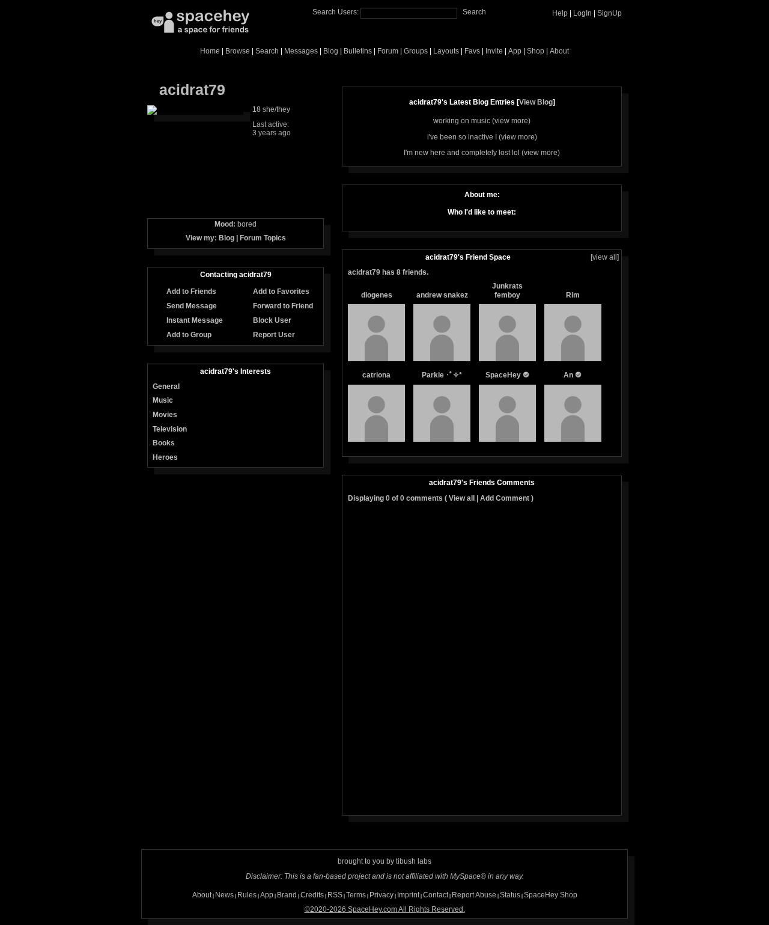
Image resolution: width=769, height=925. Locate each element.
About (559, 51)
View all (462, 498)
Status (510, 895)
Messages (301, 51)
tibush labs (413, 861)
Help (560, 13)
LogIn (582, 13)
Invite (494, 51)
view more (511, 121)
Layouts (446, 51)
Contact (435, 895)
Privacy (381, 895)
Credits (312, 895)
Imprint (408, 895)
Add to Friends (190, 291)
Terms (356, 895)
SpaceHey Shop (550, 895)
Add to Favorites (280, 291)
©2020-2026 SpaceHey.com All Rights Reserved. (385, 909)
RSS (334, 895)
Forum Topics (263, 238)
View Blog (536, 102)
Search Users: (335, 12)
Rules (247, 895)
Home (210, 51)
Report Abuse (474, 895)
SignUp (609, 13)
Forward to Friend (282, 306)
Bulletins (358, 51)
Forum (387, 51)
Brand (287, 895)
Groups (416, 51)
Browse (237, 51)
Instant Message (194, 320)
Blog (330, 51)
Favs (472, 51)
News (224, 895)
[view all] (605, 257)
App (514, 51)
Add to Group (188, 335)
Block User (271, 320)
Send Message (191, 306)
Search (474, 12)
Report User (273, 335)
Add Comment (504, 498)
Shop (535, 51)
